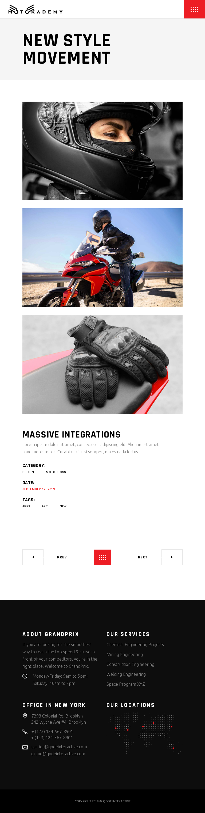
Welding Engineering (126, 674)
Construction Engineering (130, 664)
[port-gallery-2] (102, 257)
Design (28, 472)
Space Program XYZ (126, 684)
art (45, 506)
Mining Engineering (125, 654)
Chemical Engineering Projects (135, 644)
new (63, 506)
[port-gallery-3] (102, 364)
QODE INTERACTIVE (117, 801)
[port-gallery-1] (102, 151)
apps (26, 506)
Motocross (56, 472)
